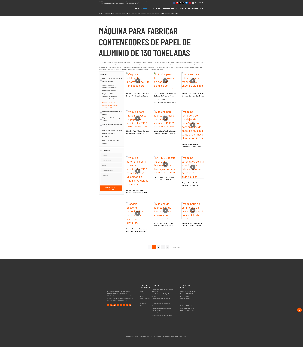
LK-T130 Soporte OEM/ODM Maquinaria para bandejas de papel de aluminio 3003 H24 (164, 178)
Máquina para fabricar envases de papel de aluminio (124, 13)
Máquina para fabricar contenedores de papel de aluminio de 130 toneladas (158, 13)
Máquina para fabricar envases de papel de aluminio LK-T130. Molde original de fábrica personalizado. (137, 132)
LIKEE (100, 13)
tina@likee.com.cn (185, 298)
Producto (106, 13)
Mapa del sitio (171, 336)
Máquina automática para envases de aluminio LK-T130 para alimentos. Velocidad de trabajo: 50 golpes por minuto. (137, 192)
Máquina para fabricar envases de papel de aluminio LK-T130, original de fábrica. (165, 132)
